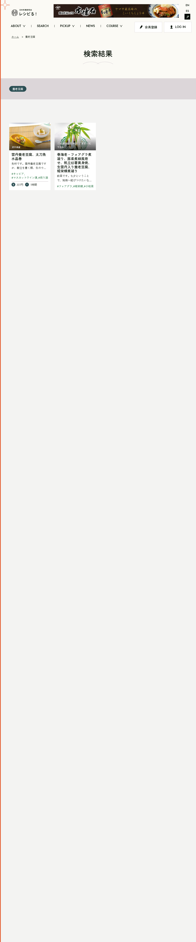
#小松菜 (89, 186)
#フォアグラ (64, 186)
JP (188, 17)
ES (187, 11)
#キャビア (17, 174)
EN (187, 5)
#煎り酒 (43, 177)
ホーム (15, 36)
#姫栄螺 (78, 186)
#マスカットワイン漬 (24, 177)
